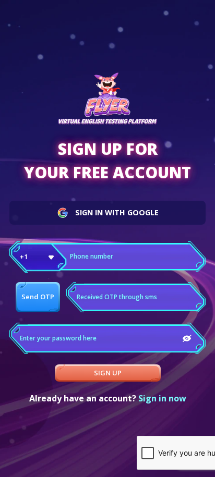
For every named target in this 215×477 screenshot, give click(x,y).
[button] (38, 257)
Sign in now (162, 398)
